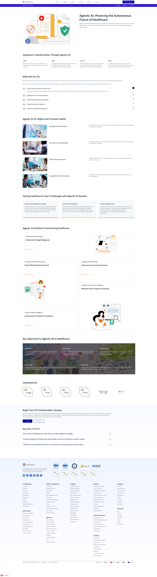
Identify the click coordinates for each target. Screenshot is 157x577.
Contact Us (27, 421)
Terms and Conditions (53, 562)
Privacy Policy (43, 562)
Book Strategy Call (128, 2)
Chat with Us (39, 421)
